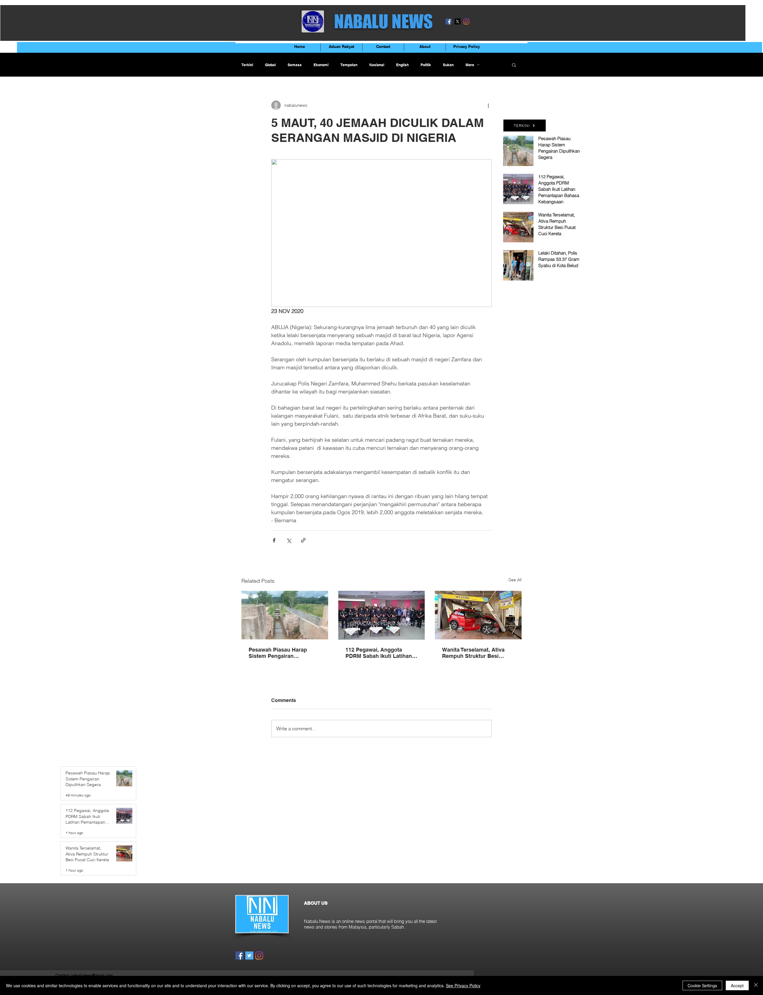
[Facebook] (449, 21)
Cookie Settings (702, 985)
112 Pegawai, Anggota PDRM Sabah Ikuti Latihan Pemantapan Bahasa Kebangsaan (378, 653)
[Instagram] (466, 21)
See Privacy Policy (463, 985)
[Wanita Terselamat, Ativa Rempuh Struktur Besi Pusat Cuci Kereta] (478, 615)
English (402, 65)
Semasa (295, 65)
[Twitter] (249, 955)
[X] (457, 21)
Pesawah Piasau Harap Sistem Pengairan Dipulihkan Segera (278, 653)
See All (515, 579)
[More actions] (488, 105)
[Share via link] (303, 540)
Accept (737, 985)
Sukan (448, 65)
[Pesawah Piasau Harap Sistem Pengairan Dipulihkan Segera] (284, 615)
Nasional (376, 65)
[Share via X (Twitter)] (288, 540)
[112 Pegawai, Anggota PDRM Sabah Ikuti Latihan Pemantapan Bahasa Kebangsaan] (381, 615)
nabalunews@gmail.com (92, 975)
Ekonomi (321, 65)
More (470, 65)
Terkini (247, 65)
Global (270, 65)
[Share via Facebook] (274, 540)
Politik (426, 65)
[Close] (755, 985)
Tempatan (348, 65)
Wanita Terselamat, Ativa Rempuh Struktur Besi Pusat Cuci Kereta (473, 653)
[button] (514, 64)
